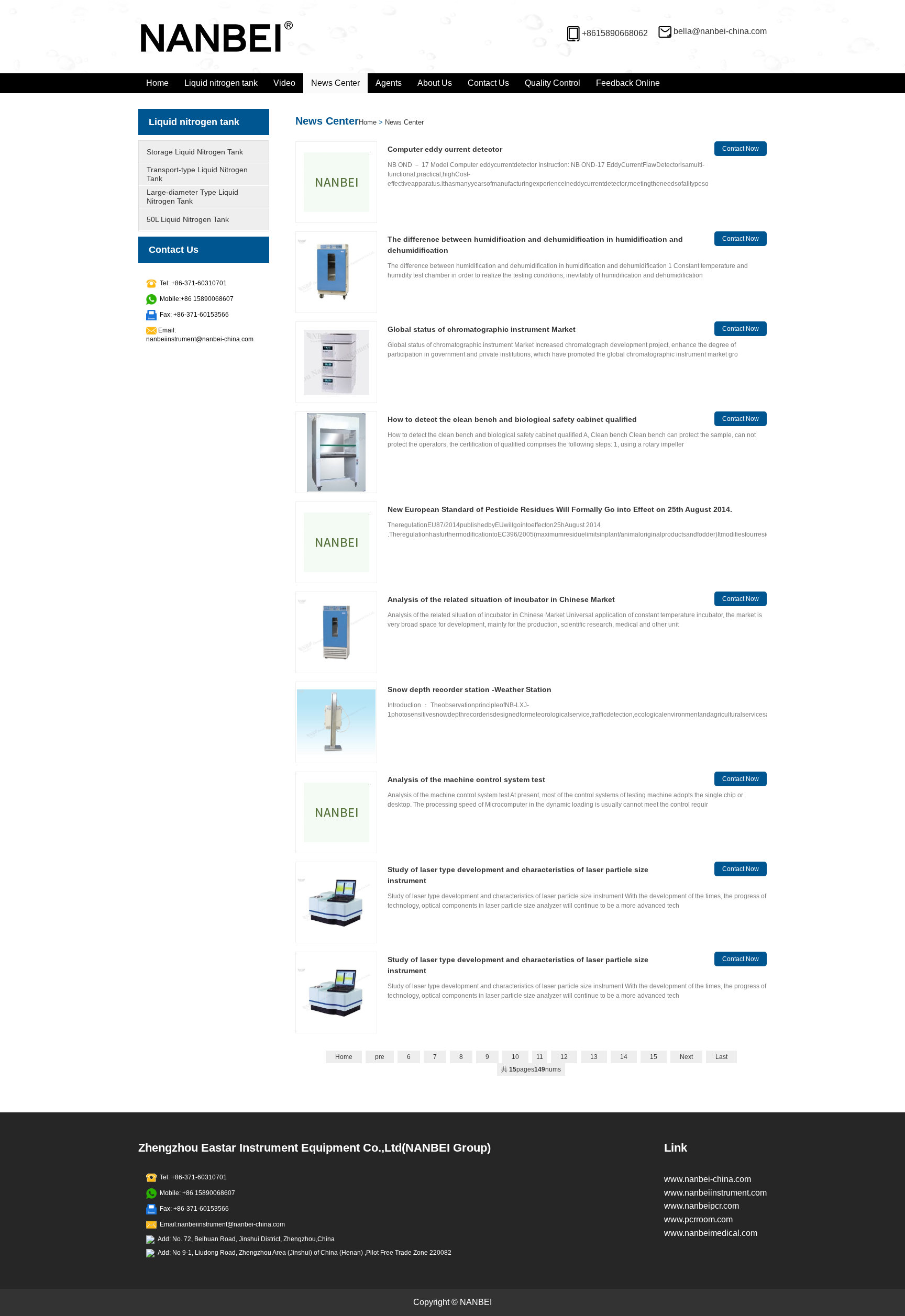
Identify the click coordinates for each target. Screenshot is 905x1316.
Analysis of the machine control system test (466, 779)
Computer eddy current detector (445, 149)
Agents (389, 83)
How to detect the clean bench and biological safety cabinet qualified (512, 419)
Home (157, 83)
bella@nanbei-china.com (720, 31)
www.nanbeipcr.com (701, 1205)
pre (379, 1057)
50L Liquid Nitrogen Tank (188, 219)
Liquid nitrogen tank (221, 83)
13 (594, 1057)
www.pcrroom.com (698, 1219)
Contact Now (740, 148)
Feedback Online (628, 83)
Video (284, 83)
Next (686, 1057)
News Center (335, 83)
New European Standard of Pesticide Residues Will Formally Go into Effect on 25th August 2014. (560, 509)
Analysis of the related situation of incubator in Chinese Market (501, 599)
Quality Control (552, 83)
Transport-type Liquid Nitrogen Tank (197, 174)
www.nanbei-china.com (707, 1179)
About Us (434, 83)
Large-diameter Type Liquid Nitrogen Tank (192, 196)
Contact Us (488, 83)
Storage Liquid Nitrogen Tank (195, 152)
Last (721, 1057)
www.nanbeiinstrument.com (715, 1192)
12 (564, 1057)
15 (653, 1057)
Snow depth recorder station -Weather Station (469, 689)
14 (623, 1057)
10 (515, 1057)
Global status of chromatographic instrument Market (482, 329)
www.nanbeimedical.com (710, 1233)
